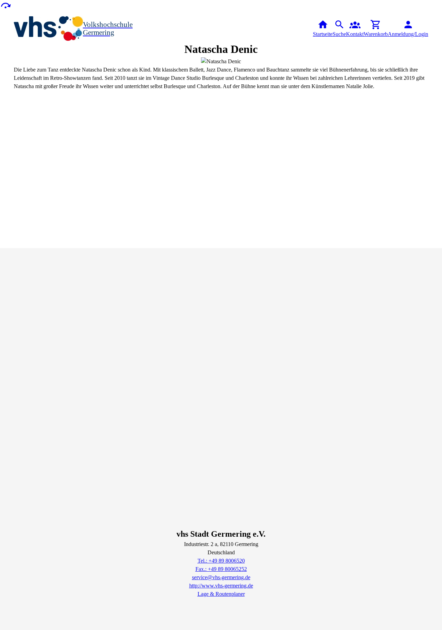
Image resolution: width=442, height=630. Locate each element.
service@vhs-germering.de (221, 577)
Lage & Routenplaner (221, 594)
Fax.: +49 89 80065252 (221, 569)
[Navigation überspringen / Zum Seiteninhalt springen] (5, 5)
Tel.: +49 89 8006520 (221, 561)
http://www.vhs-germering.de (221, 586)
